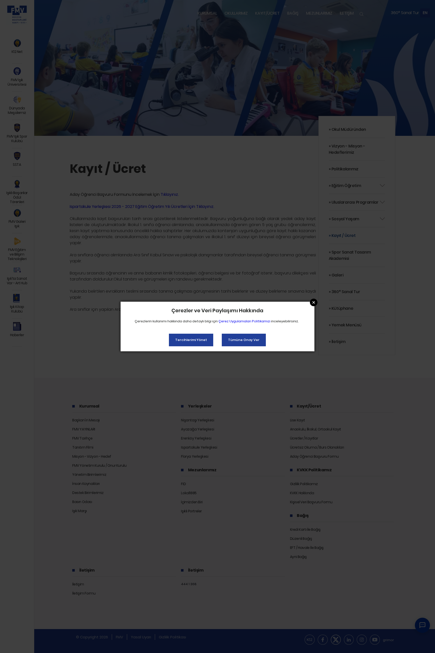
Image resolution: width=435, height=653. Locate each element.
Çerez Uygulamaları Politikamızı (244, 321)
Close (313, 302)
